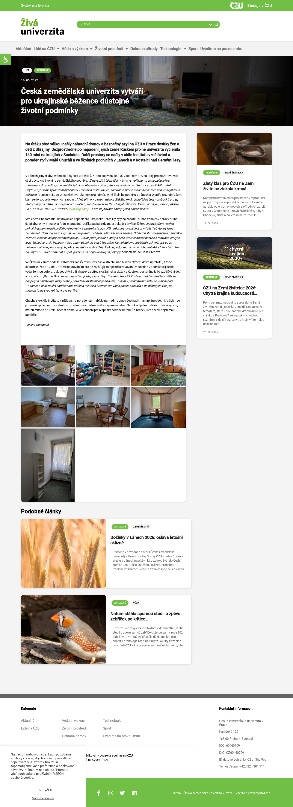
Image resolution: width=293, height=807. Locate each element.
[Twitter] (122, 793)
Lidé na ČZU (44, 48)
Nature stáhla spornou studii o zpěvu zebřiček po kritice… (145, 616)
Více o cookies (43, 798)
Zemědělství (141, 526)
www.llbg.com (77, 209)
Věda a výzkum (75, 48)
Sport (193, 48)
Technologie (170, 48)
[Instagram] (110, 793)
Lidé (27, 70)
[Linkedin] (134, 793)
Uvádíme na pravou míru (221, 48)
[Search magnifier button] (216, 24)
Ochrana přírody (144, 48)
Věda (136, 603)
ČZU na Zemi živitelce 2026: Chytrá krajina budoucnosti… (230, 290)
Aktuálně (23, 48)
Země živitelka (234, 172)
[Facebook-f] (99, 793)
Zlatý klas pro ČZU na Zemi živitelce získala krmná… (229, 186)
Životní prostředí (109, 48)
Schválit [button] (46, 789)
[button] (5, 59)
